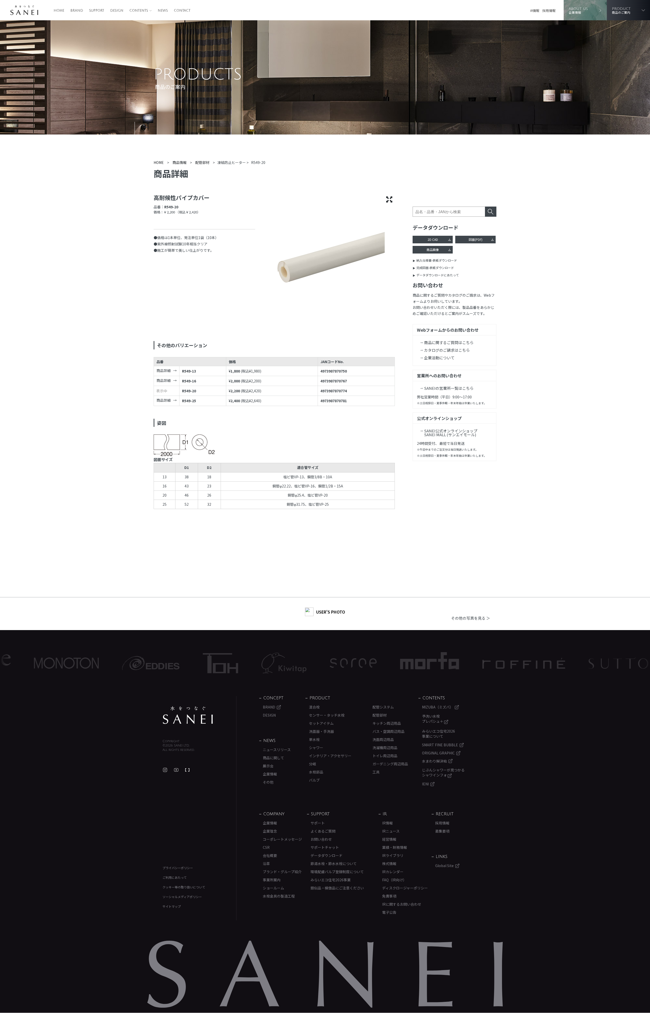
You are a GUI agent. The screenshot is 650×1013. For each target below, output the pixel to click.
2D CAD (433, 239)
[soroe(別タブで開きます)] (302, 663)
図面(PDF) (475, 239)
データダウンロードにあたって (437, 275)
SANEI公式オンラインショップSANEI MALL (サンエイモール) (450, 432)
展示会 (268, 765)
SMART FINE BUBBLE (440, 744)
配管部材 (379, 715)
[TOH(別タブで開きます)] (169, 663)
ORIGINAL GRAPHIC (438, 752)
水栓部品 (316, 771)
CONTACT (182, 10)
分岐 (312, 763)
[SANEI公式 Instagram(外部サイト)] (165, 769)
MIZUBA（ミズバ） (437, 707)
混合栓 (314, 707)
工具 (376, 771)
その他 (268, 782)
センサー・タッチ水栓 (327, 715)
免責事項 (389, 896)
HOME (59, 10)
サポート (318, 822)
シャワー (316, 747)
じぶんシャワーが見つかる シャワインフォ (443, 772)
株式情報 (389, 863)
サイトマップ (171, 906)
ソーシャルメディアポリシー (182, 896)
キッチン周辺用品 (386, 723)
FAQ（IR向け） (394, 879)
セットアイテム (321, 723)
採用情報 (549, 10)
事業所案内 (272, 879)
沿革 (266, 863)
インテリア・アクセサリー (330, 755)
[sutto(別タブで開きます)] (568, 663)
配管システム (383, 707)
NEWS (163, 10)
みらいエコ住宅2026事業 (331, 879)
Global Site (444, 865)
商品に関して (273, 757)
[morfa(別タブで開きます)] (378, 663)
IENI (425, 783)
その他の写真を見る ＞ (470, 618)
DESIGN (116, 10)
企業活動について (439, 357)
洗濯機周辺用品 (384, 747)
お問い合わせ (321, 839)
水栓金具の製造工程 (279, 896)
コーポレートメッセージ (282, 839)
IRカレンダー (392, 871)
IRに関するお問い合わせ (401, 904)
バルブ (314, 780)
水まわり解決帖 (434, 761)
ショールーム (273, 887)
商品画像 (433, 249)
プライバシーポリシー (177, 868)
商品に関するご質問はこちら (449, 342)
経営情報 (389, 839)
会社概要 (270, 855)
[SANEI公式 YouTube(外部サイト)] (176, 769)
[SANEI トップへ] (187, 715)
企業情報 (270, 773)
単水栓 (314, 739)
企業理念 (270, 831)
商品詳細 (163, 370)
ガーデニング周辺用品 (390, 763)
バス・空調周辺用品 (388, 731)
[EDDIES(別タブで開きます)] (100, 663)
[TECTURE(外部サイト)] (187, 769)
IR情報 (534, 10)
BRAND (76, 10)
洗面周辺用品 (383, 739)
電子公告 (389, 912)
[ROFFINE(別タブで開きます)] (473, 663)
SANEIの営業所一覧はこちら (449, 388)
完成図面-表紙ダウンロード (435, 267)
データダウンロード (327, 855)
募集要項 (442, 831)
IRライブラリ (392, 855)
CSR (266, 847)
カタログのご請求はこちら (447, 350)
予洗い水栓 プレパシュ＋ (433, 719)
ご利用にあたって (174, 877)
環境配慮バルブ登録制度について (337, 871)
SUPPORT (96, 10)
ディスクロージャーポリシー (405, 887)
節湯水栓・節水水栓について (334, 863)
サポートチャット (325, 847)
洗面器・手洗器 (321, 731)
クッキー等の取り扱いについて (183, 887)
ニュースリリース (277, 749)
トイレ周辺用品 (384, 755)
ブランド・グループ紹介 (282, 871)
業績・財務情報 (394, 847)
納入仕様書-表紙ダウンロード (436, 260)
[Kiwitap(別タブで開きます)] (233, 663)
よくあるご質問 (323, 831)
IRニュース (391, 831)
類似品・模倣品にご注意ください (337, 887)
